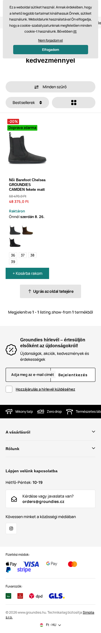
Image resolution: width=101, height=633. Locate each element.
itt (75, 31)
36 (13, 255)
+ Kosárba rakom (27, 273)
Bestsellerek (24, 102)
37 (23, 255)
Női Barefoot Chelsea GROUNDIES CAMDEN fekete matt (27, 185)
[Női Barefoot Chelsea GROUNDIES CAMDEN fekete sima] (15, 242)
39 (13, 261)
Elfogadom (50, 49)
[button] (50, 86)
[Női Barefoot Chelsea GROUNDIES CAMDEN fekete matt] (15, 229)
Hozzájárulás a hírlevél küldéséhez (45, 389)
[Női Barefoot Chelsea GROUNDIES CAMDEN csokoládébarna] (27, 229)
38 (32, 255)
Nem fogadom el (50, 40)
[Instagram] (11, 528)
